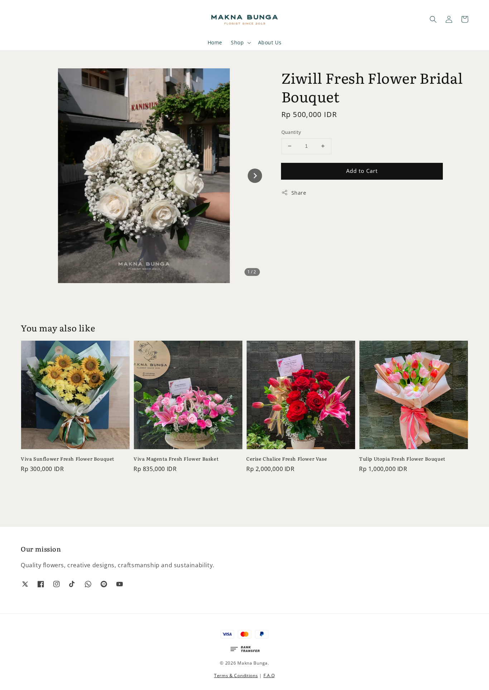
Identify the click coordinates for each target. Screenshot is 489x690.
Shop (237, 42)
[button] (433, 19)
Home (215, 42)
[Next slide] (255, 176)
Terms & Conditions (236, 675)
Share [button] (298, 192)
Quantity (291, 132)
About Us (270, 42)
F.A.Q (269, 675)
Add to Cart (362, 170)
